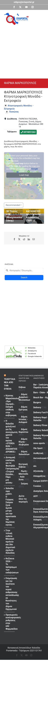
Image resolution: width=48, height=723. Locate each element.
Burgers (37, 402)
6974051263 (29, 132)
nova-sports (39, 443)
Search (24, 277)
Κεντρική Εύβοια (23, 465)
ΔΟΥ (35, 496)
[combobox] (24, 270)
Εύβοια (22, 387)
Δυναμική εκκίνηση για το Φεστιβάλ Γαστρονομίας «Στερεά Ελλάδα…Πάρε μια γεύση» (9, 470)
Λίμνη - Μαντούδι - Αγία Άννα (23, 475)
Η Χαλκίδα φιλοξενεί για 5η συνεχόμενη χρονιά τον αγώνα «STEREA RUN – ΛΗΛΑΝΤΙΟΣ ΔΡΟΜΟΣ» (9, 436)
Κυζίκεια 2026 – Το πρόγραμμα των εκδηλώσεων (9, 565)
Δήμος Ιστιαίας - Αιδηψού (23, 419)
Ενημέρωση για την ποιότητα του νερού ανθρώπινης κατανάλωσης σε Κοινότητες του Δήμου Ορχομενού (9, 593)
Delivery (37, 407)
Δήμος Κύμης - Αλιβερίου (24, 442)
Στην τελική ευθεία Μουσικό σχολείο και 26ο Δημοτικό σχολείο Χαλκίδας (9, 541)
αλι (34, 466)
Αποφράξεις (39, 476)
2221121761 (36, 650)
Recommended (13, 205)
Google (34, 169)
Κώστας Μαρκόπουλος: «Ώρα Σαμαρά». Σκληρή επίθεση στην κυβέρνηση (9, 405)
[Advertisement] (24, 50)
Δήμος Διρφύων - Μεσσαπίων (24, 397)
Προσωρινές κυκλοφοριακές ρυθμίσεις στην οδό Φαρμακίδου (9, 622)
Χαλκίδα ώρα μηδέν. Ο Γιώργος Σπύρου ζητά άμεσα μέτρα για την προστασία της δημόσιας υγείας (9, 506)
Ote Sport (37, 448)
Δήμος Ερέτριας (23, 408)
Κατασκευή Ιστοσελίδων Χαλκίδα (24, 647)
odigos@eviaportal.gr (24, 2)
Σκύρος (24, 483)
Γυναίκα (37, 486)
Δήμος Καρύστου (23, 430)
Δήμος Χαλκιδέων (24, 453)
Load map (24, 175)
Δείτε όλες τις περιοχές (23, 499)
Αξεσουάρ (38, 471)
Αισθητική (38, 453)
